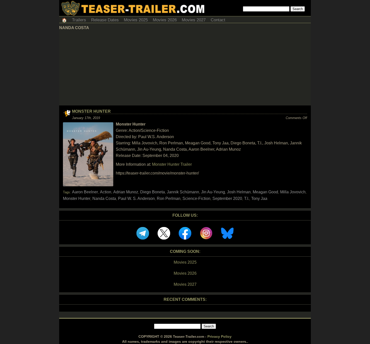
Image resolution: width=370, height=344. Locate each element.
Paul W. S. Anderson (136, 198)
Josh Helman (239, 192)
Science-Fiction (196, 198)
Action (105, 192)
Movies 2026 (165, 20)
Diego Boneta (152, 192)
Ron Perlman (168, 198)
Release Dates (105, 20)
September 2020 (227, 198)
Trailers (79, 20)
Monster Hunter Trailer (172, 164)
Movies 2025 (136, 20)
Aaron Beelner (85, 192)
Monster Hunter (91, 111)
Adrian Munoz (125, 192)
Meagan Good (265, 192)
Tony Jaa (259, 198)
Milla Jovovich (293, 192)
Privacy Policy (219, 336)
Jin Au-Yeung (213, 192)
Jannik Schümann (183, 192)
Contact (218, 20)
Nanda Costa (104, 198)
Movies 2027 (194, 20)
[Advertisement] (185, 68)
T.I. (246, 198)
